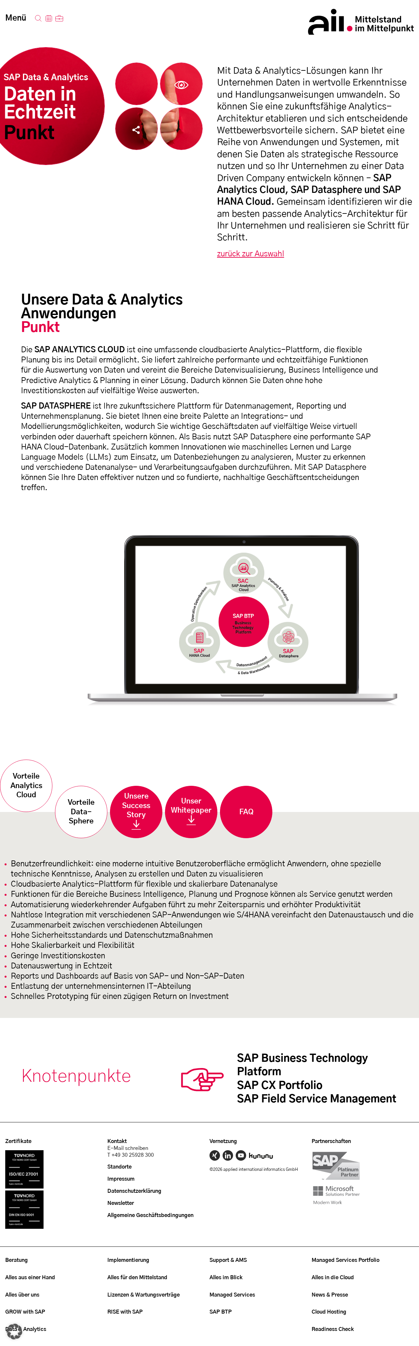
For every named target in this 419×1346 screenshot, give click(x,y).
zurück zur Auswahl (250, 254)
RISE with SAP (125, 1312)
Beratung (16, 1260)
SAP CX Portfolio (279, 1085)
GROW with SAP (25, 1312)
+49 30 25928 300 (133, 1155)
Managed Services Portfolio (345, 1260)
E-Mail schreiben (127, 1148)
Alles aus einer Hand (30, 1277)
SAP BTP (221, 1312)
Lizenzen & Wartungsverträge (143, 1295)
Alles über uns (22, 1295)
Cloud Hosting (329, 1312)
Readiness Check (333, 1329)
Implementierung (128, 1260)
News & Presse (330, 1295)
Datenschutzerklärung (134, 1191)
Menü (15, 18)
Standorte (119, 1167)
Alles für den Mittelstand (137, 1277)
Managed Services (232, 1295)
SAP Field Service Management (316, 1099)
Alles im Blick (226, 1277)
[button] (14, 1331)
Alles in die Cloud (333, 1277)
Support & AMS (228, 1260)
